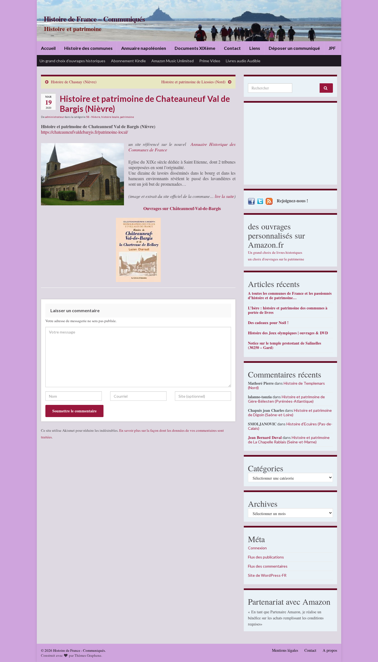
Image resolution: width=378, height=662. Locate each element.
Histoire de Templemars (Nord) (286, 385)
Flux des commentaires (268, 566)
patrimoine (127, 116)
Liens (254, 48)
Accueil (48, 48)
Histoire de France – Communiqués (94, 19)
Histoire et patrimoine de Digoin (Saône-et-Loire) (290, 412)
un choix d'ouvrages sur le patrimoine (276, 259)
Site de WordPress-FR (267, 575)
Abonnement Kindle (128, 60)
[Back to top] (365, 649)
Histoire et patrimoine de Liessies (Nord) (193, 81)
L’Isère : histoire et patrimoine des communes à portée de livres (287, 310)
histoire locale (110, 116)
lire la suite (224, 196)
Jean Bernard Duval (265, 437)
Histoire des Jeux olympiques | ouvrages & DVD (288, 333)
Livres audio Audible (243, 60)
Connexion (257, 547)
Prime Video (209, 60)
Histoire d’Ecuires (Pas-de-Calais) (290, 426)
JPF (332, 48)
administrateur (54, 116)
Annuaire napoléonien (143, 48)
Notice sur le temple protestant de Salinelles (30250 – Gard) (284, 345)
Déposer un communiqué (294, 48)
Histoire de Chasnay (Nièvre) (74, 81)
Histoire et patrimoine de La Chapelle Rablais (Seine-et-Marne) (289, 439)
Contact (232, 48)
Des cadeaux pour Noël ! (268, 322)
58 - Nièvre (93, 116)
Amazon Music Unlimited (172, 60)
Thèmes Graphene (87, 655)
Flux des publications (266, 557)
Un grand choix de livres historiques (275, 252)
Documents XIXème (195, 48)
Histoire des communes (88, 48)
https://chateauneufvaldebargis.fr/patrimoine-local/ (84, 132)
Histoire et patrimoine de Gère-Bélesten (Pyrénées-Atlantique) (286, 399)
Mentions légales (285, 650)
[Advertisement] (290, 145)
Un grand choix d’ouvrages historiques (72, 60)
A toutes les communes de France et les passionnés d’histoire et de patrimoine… (290, 295)
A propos (330, 650)
